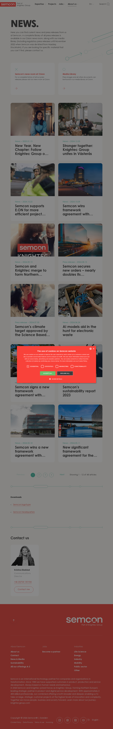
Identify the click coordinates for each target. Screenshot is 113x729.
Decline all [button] (65, 373)
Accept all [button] (47, 373)
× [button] (93, 348)
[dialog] (56, 364)
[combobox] (90, 349)
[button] (56, 379)
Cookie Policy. (82, 361)
